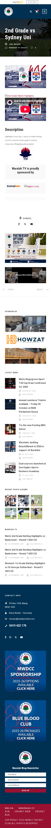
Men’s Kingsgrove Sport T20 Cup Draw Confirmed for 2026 (32, 383)
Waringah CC (27, 808)
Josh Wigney (27, 395)
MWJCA (9, 808)
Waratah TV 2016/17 (18, 48)
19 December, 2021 (16, 558)
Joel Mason (14, 44)
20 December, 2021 (16, 544)
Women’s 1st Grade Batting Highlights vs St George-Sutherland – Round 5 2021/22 (25, 567)
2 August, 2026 (28, 433)
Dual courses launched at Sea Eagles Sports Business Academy (32, 467)
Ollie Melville (36, 544)
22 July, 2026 (27, 454)
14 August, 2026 (29, 416)
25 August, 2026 (29, 391)
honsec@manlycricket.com (22, 619)
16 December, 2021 (16, 575)
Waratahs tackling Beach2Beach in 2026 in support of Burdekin (31, 446)
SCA (7, 811)
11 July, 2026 (27, 475)
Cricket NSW (22, 811)
